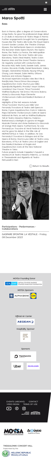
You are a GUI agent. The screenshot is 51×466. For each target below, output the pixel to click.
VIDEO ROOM (13, 404)
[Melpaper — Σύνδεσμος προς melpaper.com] (41, 295)
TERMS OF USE (30, 404)
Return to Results (40, 166)
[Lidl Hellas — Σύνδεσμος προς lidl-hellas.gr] (29, 295)
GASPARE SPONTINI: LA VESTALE (19, 234)
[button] (5, 453)
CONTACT (33, 402)
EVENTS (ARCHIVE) (16, 402)
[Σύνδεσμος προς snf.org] (44, 283)
